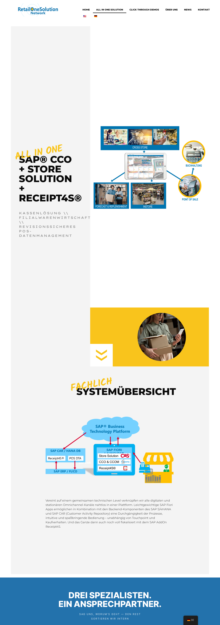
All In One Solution (109, 9)
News (187, 9)
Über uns (171, 9)
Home (86, 9)
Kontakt (204, 9)
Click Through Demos (144, 9)
